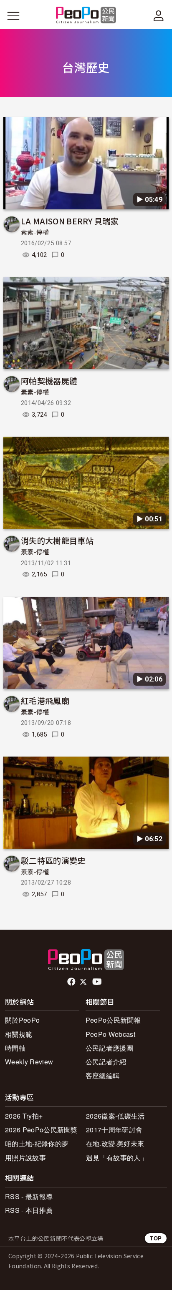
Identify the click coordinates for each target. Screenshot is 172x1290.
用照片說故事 (25, 1157)
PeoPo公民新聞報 (113, 1020)
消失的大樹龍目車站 (57, 540)
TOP (156, 1238)
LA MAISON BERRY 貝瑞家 (70, 220)
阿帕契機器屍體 (49, 380)
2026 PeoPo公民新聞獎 (41, 1129)
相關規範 (18, 1034)
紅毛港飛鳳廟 (45, 700)
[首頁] (86, 16)
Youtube (97, 982)
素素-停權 (35, 232)
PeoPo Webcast (110, 1034)
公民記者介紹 (106, 1061)
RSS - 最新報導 (29, 1196)
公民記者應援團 (109, 1048)
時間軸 (15, 1048)
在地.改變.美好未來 (115, 1143)
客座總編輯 (103, 1075)
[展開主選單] (13, 16)
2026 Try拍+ (24, 1116)
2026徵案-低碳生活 (115, 1116)
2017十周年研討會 (114, 1129)
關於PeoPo (22, 1020)
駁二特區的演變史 (53, 860)
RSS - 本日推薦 (29, 1210)
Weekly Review (29, 1061)
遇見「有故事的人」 (116, 1157)
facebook (72, 982)
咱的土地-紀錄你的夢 (36, 1143)
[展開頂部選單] (158, 16)
